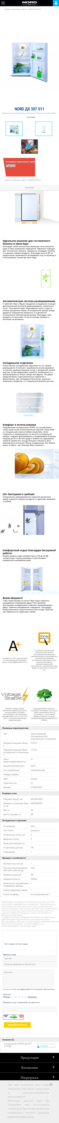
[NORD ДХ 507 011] (14, 129)
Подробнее (10, 166)
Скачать (44, 1046)
